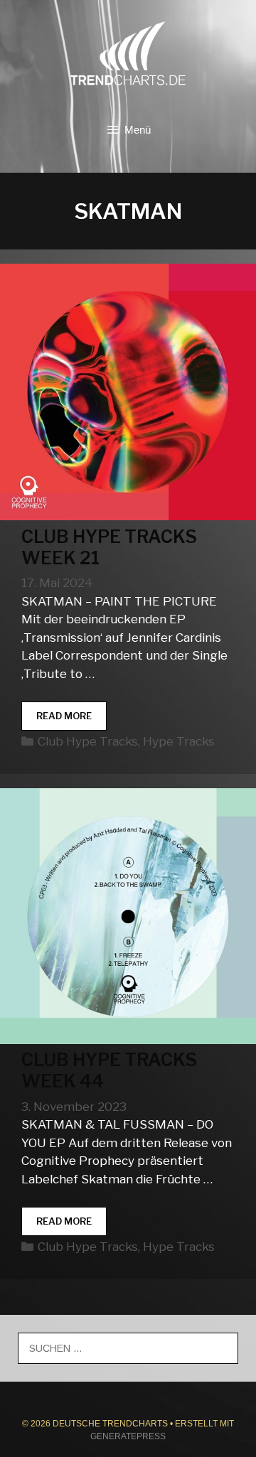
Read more (71, 720)
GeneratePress (128, 1436)
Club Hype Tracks (88, 741)
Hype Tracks (179, 741)
